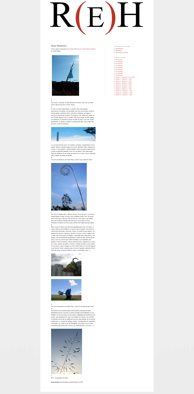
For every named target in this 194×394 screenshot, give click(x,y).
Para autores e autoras (121, 52)
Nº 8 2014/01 (119, 75)
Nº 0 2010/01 (119, 59)
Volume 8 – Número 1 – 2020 (123, 83)
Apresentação (119, 48)
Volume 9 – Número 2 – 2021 (123, 89)
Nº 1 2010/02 (119, 61)
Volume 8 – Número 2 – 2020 (123, 85)
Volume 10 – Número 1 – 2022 (123, 91)
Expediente (118, 50)
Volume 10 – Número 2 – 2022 (123, 93)
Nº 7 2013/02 (119, 73)
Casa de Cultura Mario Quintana (86, 49)
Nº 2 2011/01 (119, 63)
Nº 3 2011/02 (119, 65)
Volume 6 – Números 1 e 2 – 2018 (124, 77)
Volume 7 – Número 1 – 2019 (123, 79)
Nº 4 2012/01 (119, 67)
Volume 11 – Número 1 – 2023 (123, 94)
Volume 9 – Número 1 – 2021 (123, 87)
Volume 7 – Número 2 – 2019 (123, 81)
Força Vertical (70, 49)
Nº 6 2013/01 (119, 71)
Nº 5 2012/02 (119, 69)
